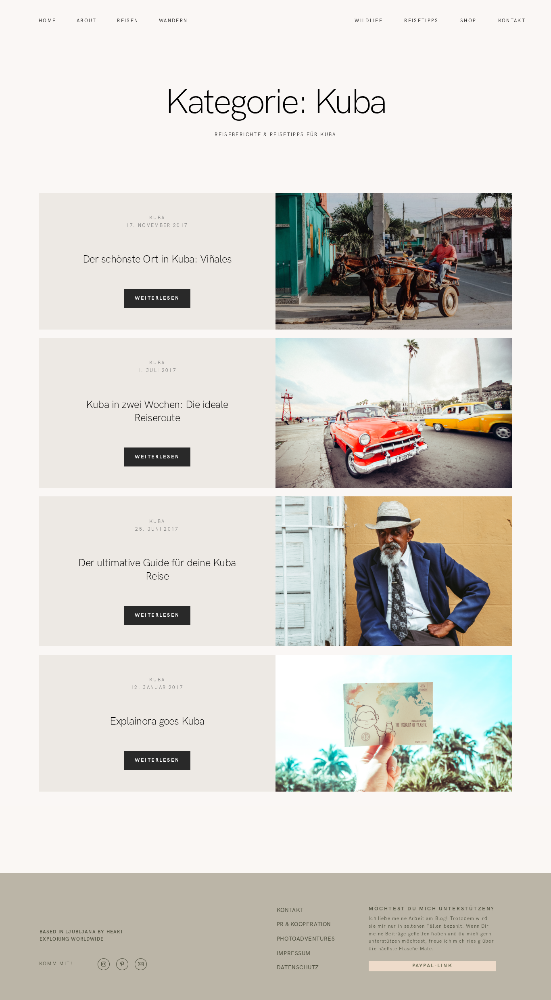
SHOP (468, 21)
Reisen (127, 21)
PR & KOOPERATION (304, 925)
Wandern (173, 21)
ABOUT (87, 21)
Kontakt (512, 21)
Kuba (157, 218)
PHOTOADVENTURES (306, 939)
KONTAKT (290, 911)
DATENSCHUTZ (298, 968)
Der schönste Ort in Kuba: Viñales (157, 259)
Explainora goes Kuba (157, 721)
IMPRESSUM (294, 954)
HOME (47, 21)
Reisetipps (421, 21)
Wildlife (369, 21)
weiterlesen (157, 298)
